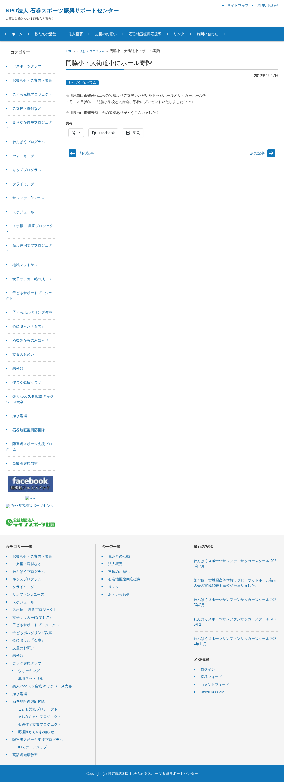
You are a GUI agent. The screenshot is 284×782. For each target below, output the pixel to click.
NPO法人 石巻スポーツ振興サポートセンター (62, 10)
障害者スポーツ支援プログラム (37, 740)
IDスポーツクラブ (26, 66)
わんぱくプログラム (91, 51)
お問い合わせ (207, 34)
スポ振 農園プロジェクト (34, 610)
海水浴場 (19, 416)
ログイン (208, 669)
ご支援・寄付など (26, 108)
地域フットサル (25, 265)
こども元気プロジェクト (32, 94)
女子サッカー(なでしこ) (31, 279)
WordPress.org (212, 692)
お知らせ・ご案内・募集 (32, 80)
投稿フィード (211, 677)
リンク (179, 34)
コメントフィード (215, 685)
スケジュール (23, 212)
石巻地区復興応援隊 (145, 34)
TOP (69, 51)
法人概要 (76, 34)
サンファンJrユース (28, 198)
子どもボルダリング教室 (32, 312)
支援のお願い (106, 34)
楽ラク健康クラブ (26, 382)
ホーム (17, 34)
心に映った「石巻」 (28, 326)
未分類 (17, 368)
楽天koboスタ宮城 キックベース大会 (42, 686)
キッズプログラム (26, 170)
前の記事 (87, 153)
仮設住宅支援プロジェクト (39, 724)
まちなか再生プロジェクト (39, 717)
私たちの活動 (45, 34)
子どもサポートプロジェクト (35, 625)
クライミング (23, 184)
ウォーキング (23, 156)
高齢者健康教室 (25, 463)
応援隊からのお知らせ (30, 340)
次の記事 (257, 153)
